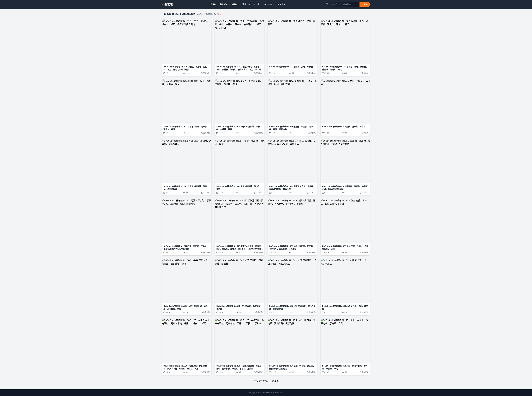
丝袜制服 (235, 4)
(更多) (219, 14)
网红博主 (257, 4)
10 (266, 381)
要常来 (168, 4)
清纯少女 (246, 4)
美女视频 (268, 4)
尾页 (276, 381)
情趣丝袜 (224, 4)
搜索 (366, 4)
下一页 (271, 381)
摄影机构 (279, 4)
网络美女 (213, 4)
